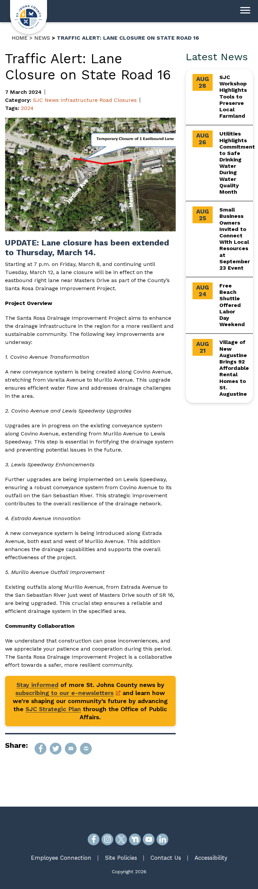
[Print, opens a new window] (86, 749)
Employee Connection (61, 857)
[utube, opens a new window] (149, 839)
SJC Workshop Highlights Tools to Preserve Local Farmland (233, 96)
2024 (27, 108)
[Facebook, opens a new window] (93, 839)
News (42, 38)
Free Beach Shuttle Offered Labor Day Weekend (232, 304)
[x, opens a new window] (121, 839)
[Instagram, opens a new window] (107, 839)
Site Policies (121, 857)
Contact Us (165, 857)
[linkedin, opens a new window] (162, 839)
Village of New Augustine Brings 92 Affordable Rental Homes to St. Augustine (234, 368)
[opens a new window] (40, 749)
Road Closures (118, 100)
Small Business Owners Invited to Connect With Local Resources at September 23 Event (234, 238)
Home (20, 38)
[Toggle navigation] (245, 11)
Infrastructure (79, 100)
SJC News (46, 100)
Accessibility (211, 857)
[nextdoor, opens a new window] (135, 839)
